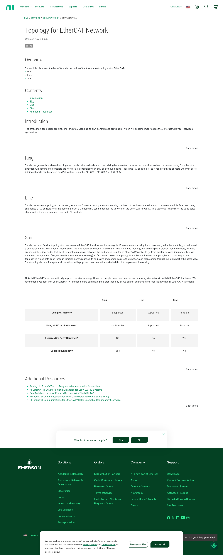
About (134, 480)
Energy (62, 497)
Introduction (36, 98)
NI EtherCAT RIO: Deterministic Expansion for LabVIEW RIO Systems (66, 389)
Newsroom (137, 492)
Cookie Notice (108, 544)
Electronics (64, 490)
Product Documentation (180, 480)
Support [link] (35, 17)
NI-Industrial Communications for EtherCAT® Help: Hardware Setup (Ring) (69, 396)
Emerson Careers (140, 486)
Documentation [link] (51, 17)
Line (32, 104)
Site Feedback (175, 505)
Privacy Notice (90, 544)
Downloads (173, 473)
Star (32, 108)
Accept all (160, 544)
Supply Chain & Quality (143, 499)
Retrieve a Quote (103, 486)
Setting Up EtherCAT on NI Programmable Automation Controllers (65, 386)
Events (134, 505)
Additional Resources (41, 111)
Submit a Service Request (181, 499)
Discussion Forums (177, 486)
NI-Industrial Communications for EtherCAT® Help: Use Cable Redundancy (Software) (75, 399)
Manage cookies (138, 544)
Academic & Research (70, 473)
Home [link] (25, 17)
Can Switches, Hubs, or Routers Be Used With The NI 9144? (62, 393)
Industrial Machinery (69, 503)
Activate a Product (177, 492)
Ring (32, 101)
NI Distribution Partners (107, 473)
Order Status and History (108, 480)
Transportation (66, 522)
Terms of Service (103, 492)
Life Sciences (65, 509)
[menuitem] (26, 7)
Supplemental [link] (69, 17)
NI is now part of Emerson (144, 473)
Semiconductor (66, 516)
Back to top (192, 148)
